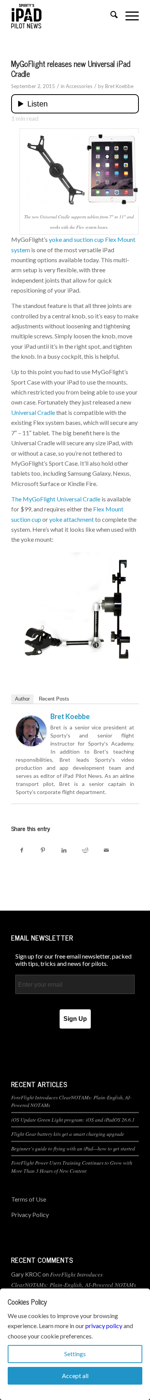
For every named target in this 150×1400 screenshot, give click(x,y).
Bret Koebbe (119, 86)
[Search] (110, 15)
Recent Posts (54, 699)
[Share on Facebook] (21, 850)
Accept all (75, 1375)
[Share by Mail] (106, 850)
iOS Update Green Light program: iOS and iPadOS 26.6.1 (73, 1119)
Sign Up (75, 1018)
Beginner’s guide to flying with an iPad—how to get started (73, 1148)
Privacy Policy (30, 1214)
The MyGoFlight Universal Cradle (55, 499)
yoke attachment (71, 519)
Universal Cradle (33, 412)
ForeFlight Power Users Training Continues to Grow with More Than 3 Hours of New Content (71, 1166)
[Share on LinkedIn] (64, 850)
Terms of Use (28, 1199)
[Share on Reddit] (85, 850)
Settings (75, 1353)
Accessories (79, 86)
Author (22, 699)
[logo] (62, 15)
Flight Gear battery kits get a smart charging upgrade (67, 1133)
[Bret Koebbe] (31, 743)
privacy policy (103, 1325)
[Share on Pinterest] (42, 850)
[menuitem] (110, 15)
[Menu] (128, 15)
